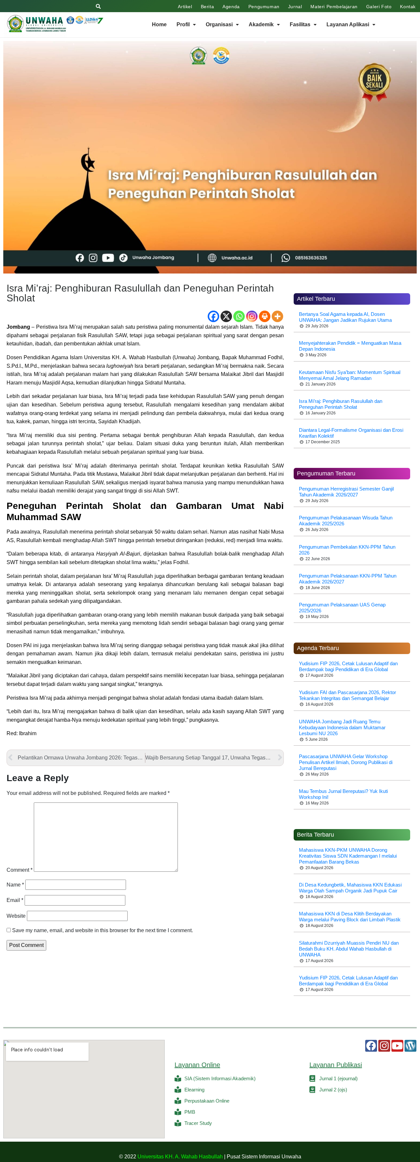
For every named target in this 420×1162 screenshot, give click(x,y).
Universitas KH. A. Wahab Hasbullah (180, 1156)
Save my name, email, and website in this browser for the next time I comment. (102, 930)
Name (15, 885)
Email (15, 900)
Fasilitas (300, 24)
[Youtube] (397, 1046)
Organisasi (219, 24)
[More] (277, 316)
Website (16, 916)
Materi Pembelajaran (333, 6)
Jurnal (295, 6)
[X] (226, 316)
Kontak (408, 6)
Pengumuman (264, 6)
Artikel (185, 6)
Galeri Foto (379, 6)
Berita (207, 6)
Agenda (231, 6)
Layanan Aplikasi (347, 24)
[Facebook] (213, 316)
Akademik (261, 24)
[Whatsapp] (239, 316)
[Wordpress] (410, 1046)
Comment (19, 870)
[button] (186, 24)
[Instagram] (252, 316)
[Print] (264, 316)
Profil (183, 24)
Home (159, 24)
